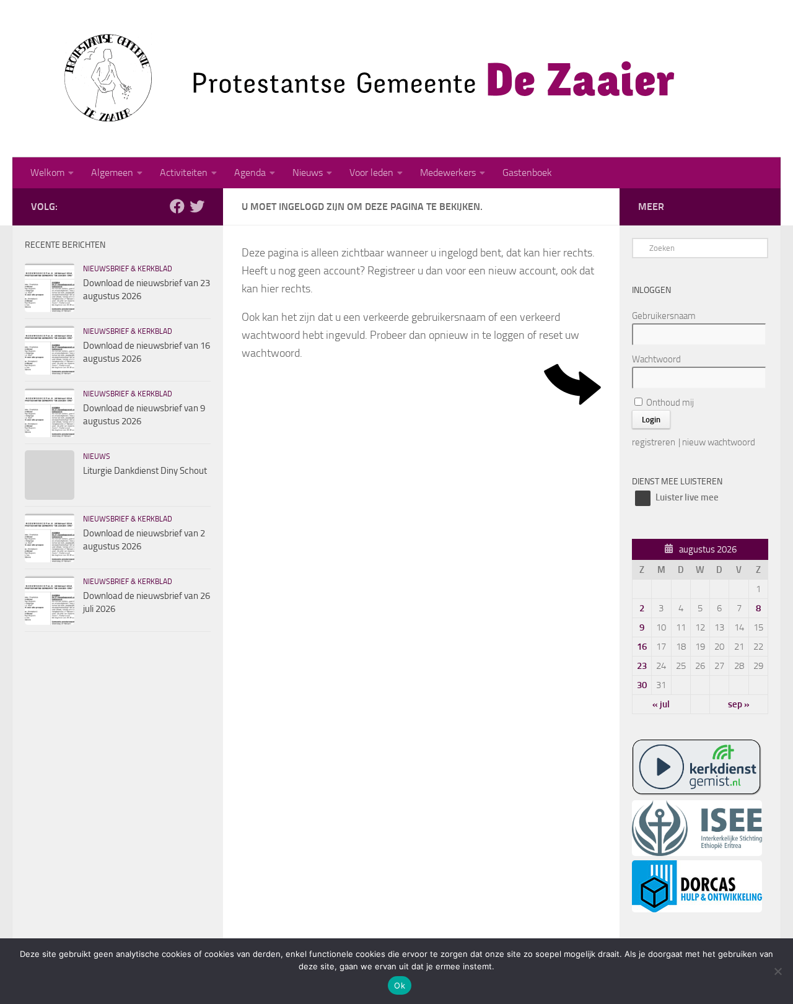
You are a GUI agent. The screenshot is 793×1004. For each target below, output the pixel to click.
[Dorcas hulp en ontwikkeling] (697, 909)
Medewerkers (448, 172)
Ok (399, 985)
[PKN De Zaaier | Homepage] (353, 79)
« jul (661, 704)
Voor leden (371, 172)
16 (642, 646)
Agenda (250, 172)
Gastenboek (527, 172)
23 (642, 665)
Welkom (47, 172)
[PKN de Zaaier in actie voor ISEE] (697, 852)
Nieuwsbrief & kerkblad (127, 268)
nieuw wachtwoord (718, 442)
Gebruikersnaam (664, 315)
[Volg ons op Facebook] (177, 206)
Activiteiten (184, 172)
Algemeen (112, 172)
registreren (653, 442)
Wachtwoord (656, 359)
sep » (739, 704)
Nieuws (307, 172)
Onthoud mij (669, 402)
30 (642, 685)
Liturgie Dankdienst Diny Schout (145, 470)
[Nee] (777, 971)
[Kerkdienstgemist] (697, 792)
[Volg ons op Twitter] (197, 206)
